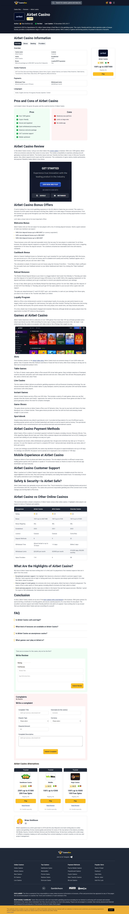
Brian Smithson (31, 820)
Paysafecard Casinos (74, 871)
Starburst (98, 871)
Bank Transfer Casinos (75, 877)
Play (25, 801)
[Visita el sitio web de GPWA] (72, 888)
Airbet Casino (38, 509)
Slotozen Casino (46, 880)
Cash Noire (98, 874)
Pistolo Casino (45, 874)
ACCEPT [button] (111, 909)
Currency (54, 718)
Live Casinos (18, 880)
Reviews (25, 9)
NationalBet (44, 871)
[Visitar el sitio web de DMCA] (82, 888)
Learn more (10, 912)
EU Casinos (17, 877)
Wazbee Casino (45, 877)
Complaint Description (26, 734)
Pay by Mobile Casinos (75, 868)
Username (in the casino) (59, 710)
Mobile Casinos (18, 871)
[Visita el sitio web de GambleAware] (57, 888)
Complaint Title (24, 710)
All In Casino (56, 509)
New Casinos (18, 874)
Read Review (26, 805)
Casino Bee (17, 9)
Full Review (21, 667)
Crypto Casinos (72, 874)
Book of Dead (99, 868)
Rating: (20, 663)
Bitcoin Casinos (72, 880)
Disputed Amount (24, 726)
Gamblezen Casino (46, 868)
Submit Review (77, 686)
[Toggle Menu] (114, 3)
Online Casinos (18, 868)
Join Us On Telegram (63, 857)
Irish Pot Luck (99, 880)
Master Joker (99, 877)
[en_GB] (110, 3)
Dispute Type (23, 718)
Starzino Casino (75, 509)
